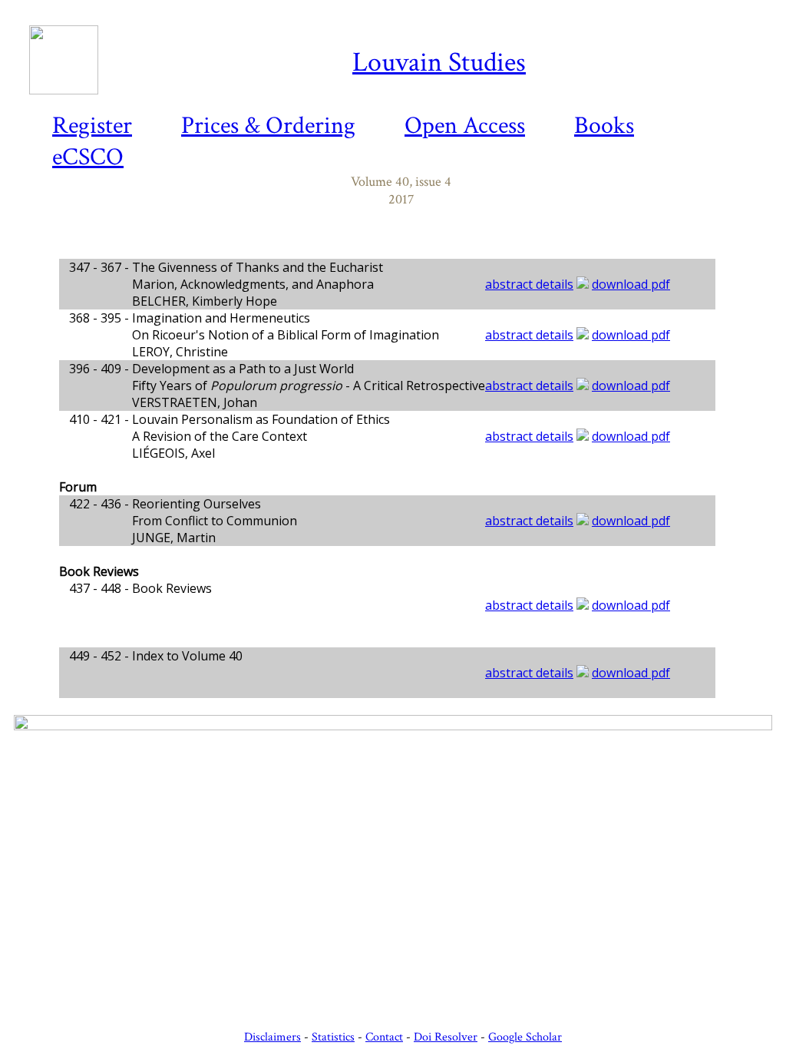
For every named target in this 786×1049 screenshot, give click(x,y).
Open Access (465, 125)
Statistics (333, 1037)
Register (92, 125)
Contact (384, 1037)
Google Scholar (525, 1037)
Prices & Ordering (268, 125)
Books (604, 125)
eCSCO (88, 157)
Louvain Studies (439, 63)
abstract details (529, 284)
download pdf (631, 284)
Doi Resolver (445, 1037)
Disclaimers (272, 1037)
